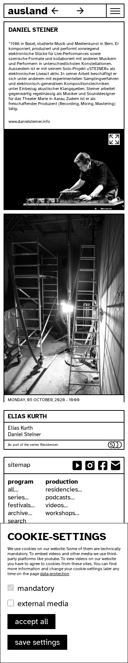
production (62, 481)
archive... (20, 513)
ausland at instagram (90, 465)
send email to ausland (115, 465)
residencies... (64, 489)
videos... (57, 505)
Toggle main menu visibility (115, 11)
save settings (37, 642)
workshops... (62, 513)
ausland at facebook (102, 465)
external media (43, 603)
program (20, 481)
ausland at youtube (77, 465)
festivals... (21, 505)
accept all (31, 621)
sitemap (19, 465)
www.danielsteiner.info (29, 121)
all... (13, 489)
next (80, 10)
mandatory (35, 588)
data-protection (54, 573)
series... (18, 497)
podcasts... (60, 497)
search (17, 521)
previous (54, 10)
